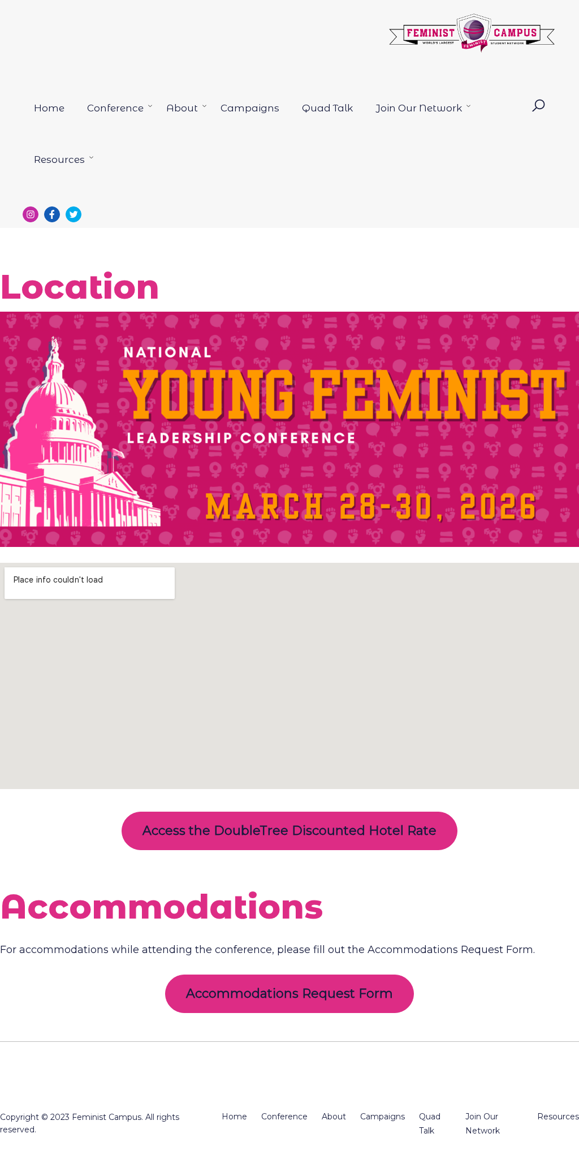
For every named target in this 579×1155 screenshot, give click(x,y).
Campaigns (250, 108)
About (182, 108)
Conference (115, 108)
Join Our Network (418, 108)
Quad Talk (327, 108)
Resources (59, 159)
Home (49, 108)
